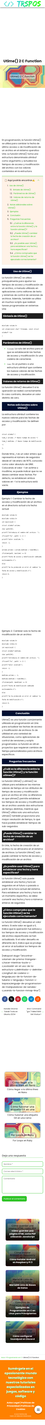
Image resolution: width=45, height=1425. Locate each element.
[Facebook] (5, 999)
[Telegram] (31, 999)
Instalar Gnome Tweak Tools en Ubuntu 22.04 (11, 1011)
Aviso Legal (13, 1402)
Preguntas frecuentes (20, 219)
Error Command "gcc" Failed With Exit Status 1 (33, 1011)
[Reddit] (38, 999)
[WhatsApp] (24, 999)
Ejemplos (14, 211)
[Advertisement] (22, 32)
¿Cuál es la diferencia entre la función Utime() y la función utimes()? (24, 226)
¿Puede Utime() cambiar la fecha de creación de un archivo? (24, 236)
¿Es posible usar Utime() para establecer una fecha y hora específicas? (24, 246)
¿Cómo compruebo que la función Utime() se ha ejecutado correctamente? (24, 256)
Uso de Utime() (16, 185)
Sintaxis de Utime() (22, 189)
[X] (11, 999)
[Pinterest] (18, 999)
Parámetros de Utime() (24, 193)
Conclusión (15, 215)
